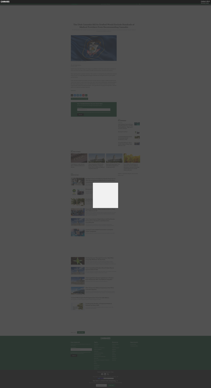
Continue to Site (205, 1)
